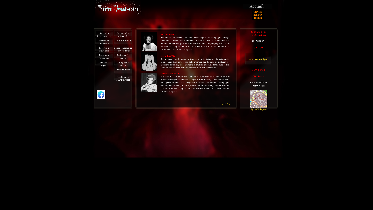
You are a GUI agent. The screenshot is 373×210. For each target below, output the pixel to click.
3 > (228, 104)
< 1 (223, 104)
